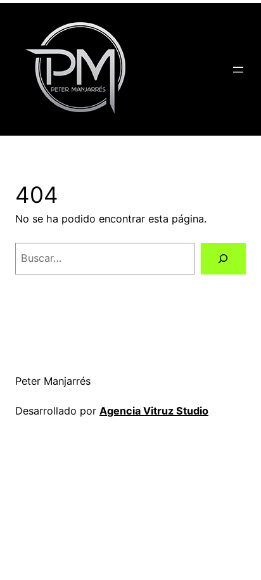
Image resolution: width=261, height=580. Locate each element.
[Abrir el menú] (238, 69)
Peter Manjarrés (53, 381)
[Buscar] (223, 258)
